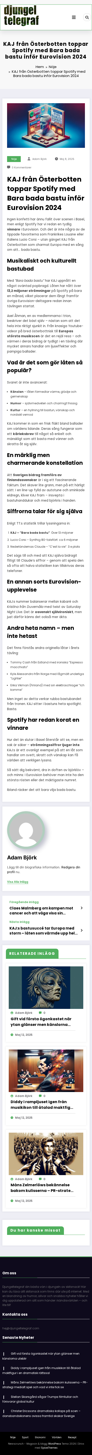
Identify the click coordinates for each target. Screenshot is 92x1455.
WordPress (54, 1444)
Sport (25, 1437)
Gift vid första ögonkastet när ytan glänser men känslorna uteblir (41, 1022)
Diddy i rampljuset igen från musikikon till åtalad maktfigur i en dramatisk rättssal (43, 1104)
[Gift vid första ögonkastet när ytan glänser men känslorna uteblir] (46, 988)
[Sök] (87, 17)
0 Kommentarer (21, 167)
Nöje (14, 159)
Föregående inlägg (24, 902)
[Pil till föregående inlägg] (81, 908)
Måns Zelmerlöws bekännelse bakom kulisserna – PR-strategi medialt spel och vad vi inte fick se (43, 1188)
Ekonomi (40, 1437)
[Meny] (74, 17)
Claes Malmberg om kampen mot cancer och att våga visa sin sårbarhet (41, 911)
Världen (57, 1437)
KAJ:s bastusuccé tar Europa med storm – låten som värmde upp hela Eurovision (43, 931)
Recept (72, 1437)
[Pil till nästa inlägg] (81, 930)
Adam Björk (39, 159)
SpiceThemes (49, 1448)
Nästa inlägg (19, 922)
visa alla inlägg (17, 881)
